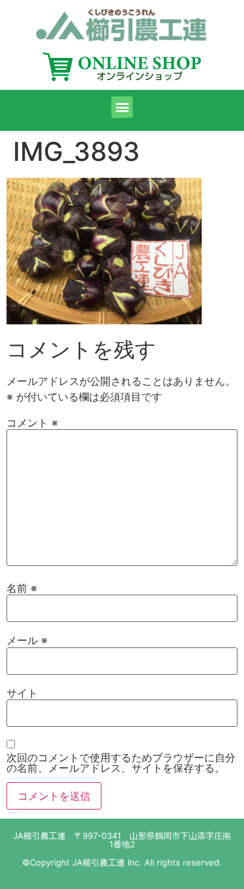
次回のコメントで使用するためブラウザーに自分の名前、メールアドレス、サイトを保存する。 (121, 762)
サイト (22, 693)
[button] (122, 107)
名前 (22, 588)
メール (27, 640)
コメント (32, 422)
